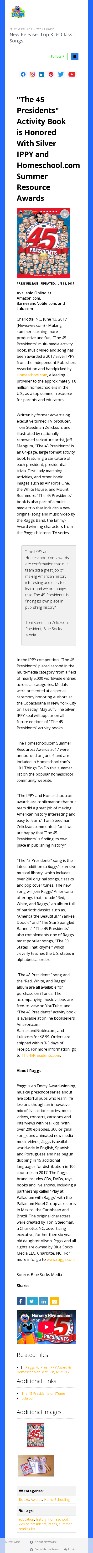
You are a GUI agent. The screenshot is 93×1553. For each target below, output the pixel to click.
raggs (52, 1524)
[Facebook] (23, 74)
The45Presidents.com (40, 1055)
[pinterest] (51, 74)
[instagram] (32, 74)
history (41, 1519)
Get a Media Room (47, 1549)
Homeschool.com (32, 375)
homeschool (58, 1519)
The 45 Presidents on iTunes (43, 1393)
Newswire (12, 1541)
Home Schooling (57, 1499)
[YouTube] (72, 74)
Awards (36, 1499)
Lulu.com (28, 1398)
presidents (38, 1524)
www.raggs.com (61, 1259)
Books (24, 1499)
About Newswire (46, 1542)
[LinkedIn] (42, 74)
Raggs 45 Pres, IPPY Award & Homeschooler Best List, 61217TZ (44, 1369)
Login (72, 1549)
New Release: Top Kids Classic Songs (43, 37)
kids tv (24, 1524)
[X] (61, 74)
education (26, 1519)
